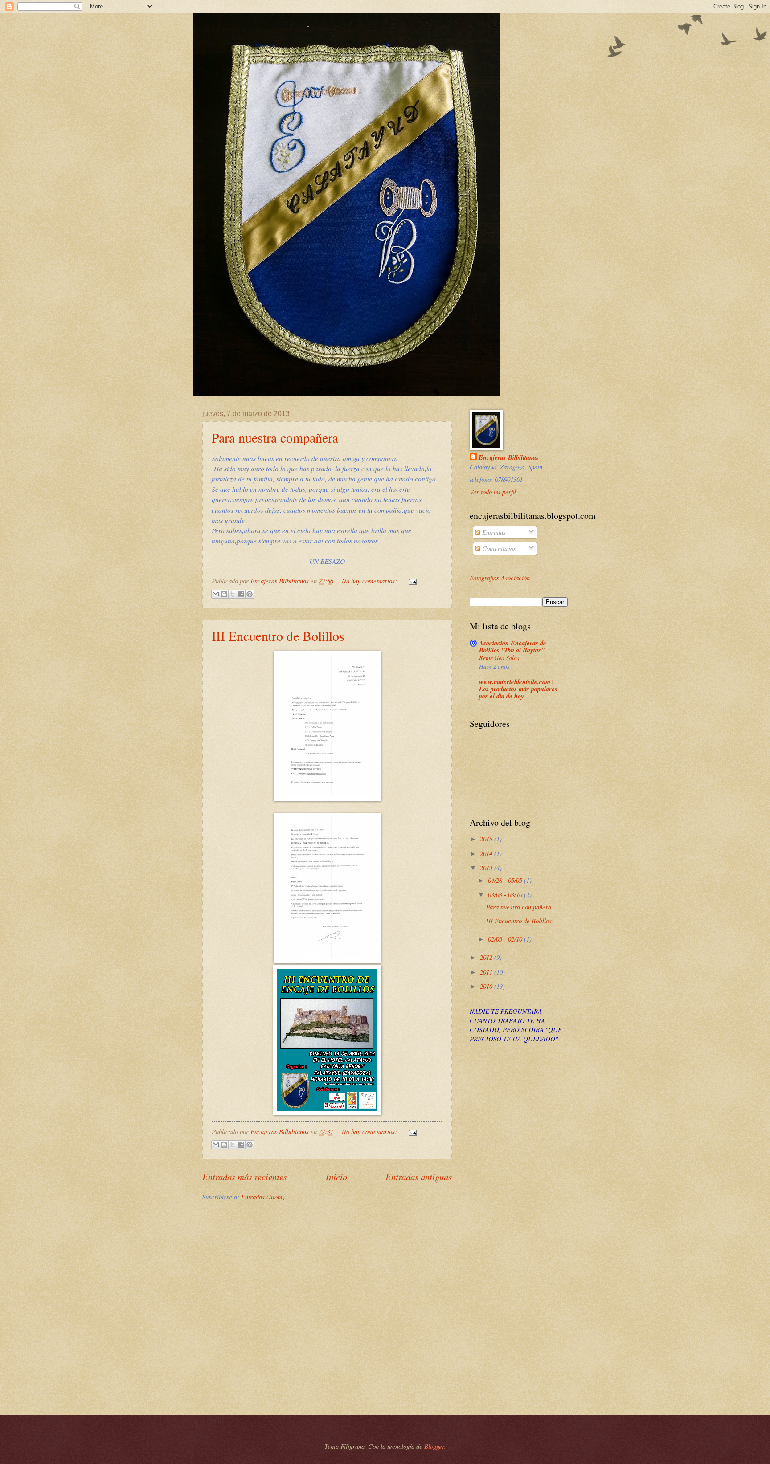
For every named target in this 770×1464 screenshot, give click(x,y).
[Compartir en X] (232, 594)
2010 (487, 986)
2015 (487, 838)
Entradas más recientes (244, 1176)
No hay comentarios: (370, 580)
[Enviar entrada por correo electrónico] (410, 580)
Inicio (336, 1176)
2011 (487, 971)
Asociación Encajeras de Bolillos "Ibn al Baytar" (512, 646)
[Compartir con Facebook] (241, 594)
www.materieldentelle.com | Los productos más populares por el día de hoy (518, 689)
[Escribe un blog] (224, 594)
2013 (487, 867)
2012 (487, 957)
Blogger (434, 1446)
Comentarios (498, 548)
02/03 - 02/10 (506, 938)
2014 (487, 853)
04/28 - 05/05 (506, 880)
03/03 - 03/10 (506, 894)
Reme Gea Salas (499, 657)
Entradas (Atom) (263, 1196)
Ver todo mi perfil (493, 491)
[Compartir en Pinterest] (249, 594)
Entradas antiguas (418, 1176)
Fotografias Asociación (500, 577)
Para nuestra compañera (275, 437)
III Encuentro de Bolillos (278, 635)
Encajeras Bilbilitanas (509, 457)
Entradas (493, 532)
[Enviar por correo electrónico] (215, 594)
